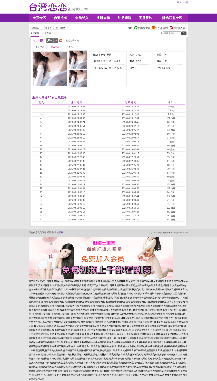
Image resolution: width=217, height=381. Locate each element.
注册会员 (103, 18)
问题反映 (145, 18)
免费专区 (39, 18)
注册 (186, 2)
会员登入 (82, 18)
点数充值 (60, 18)
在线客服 (58, 232)
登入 (179, 2)
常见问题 (124, 18)
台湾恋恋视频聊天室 (163, 232)
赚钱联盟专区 (172, 18)
